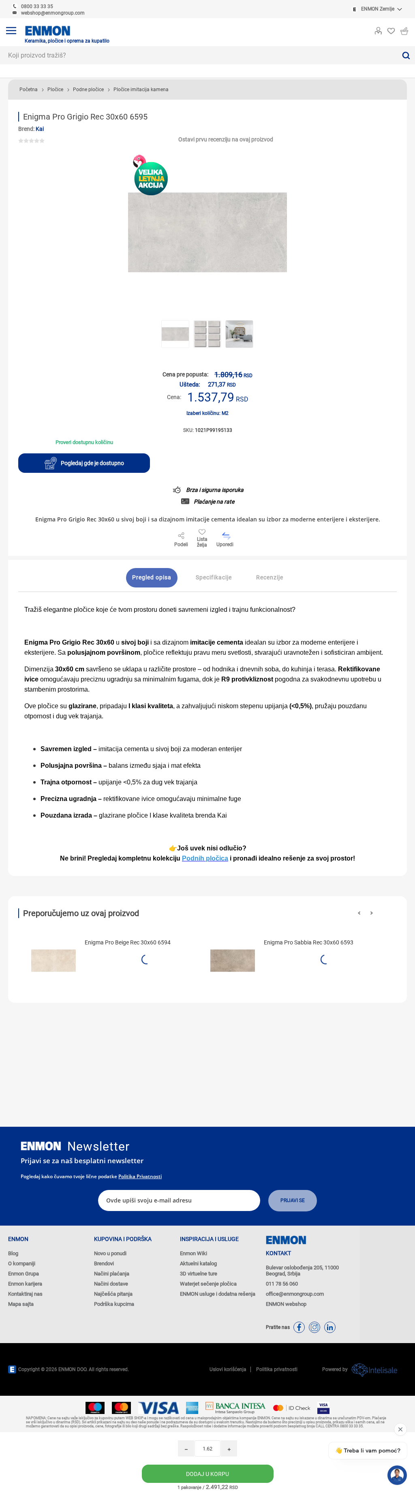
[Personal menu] (378, 29)
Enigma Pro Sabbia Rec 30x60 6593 (308, 942)
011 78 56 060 (282, 1284)
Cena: (174, 397)
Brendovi (104, 1263)
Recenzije (269, 577)
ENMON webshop (286, 1304)
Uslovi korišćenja (228, 1369)
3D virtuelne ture (198, 1274)
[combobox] (198, 55)
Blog (13, 1253)
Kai (40, 129)
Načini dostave (111, 1284)
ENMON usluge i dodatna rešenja (217, 1294)
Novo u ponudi (110, 1253)
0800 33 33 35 (37, 6)
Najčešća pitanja (113, 1294)
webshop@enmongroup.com (53, 13)
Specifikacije (214, 577)
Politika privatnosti (140, 1176)
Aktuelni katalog (198, 1263)
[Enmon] (41, 1146)
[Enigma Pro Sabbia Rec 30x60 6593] (232, 960)
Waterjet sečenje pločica (208, 1284)
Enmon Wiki (193, 1253)
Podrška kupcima (114, 1304)
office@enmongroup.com (295, 1294)
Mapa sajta (21, 1304)
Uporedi (224, 544)
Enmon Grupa (23, 1274)
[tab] (152, 577)
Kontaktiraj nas (25, 1294)
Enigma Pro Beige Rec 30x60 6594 (128, 942)
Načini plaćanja (111, 1274)
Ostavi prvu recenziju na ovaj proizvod (225, 139)
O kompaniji (21, 1263)
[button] (359, 913)
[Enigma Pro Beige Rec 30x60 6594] (53, 960)
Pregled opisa (151, 577)
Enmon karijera (25, 1284)
